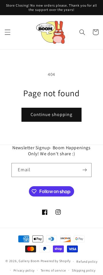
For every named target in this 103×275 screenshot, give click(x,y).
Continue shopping (52, 114)
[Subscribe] (84, 170)
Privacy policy (24, 270)
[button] (7, 32)
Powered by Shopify (56, 261)
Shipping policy (84, 270)
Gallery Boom (29, 261)
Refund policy (87, 261)
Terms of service (53, 270)
